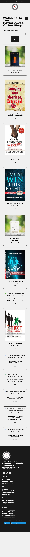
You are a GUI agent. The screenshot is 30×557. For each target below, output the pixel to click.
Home (6, 30)
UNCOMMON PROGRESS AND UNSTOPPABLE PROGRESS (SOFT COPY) (15, 418)
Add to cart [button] (15, 199)
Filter (15, 39)
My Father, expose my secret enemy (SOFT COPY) (15, 363)
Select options (15, 66)
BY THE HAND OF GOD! (15, 70)
